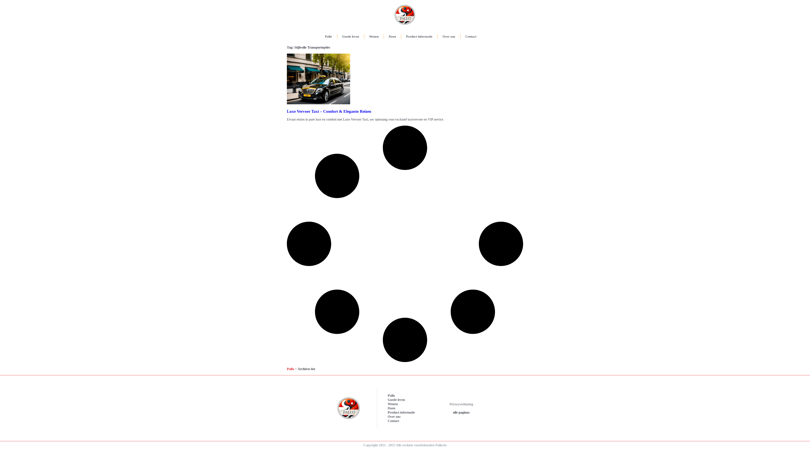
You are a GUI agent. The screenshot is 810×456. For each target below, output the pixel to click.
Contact (470, 36)
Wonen (374, 36)
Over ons (449, 36)
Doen (392, 36)
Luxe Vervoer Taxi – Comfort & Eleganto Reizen (329, 111)
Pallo (328, 36)
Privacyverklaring (461, 404)
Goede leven (350, 36)
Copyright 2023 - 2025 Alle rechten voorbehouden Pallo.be (405, 445)
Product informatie (419, 36)
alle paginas (461, 412)
